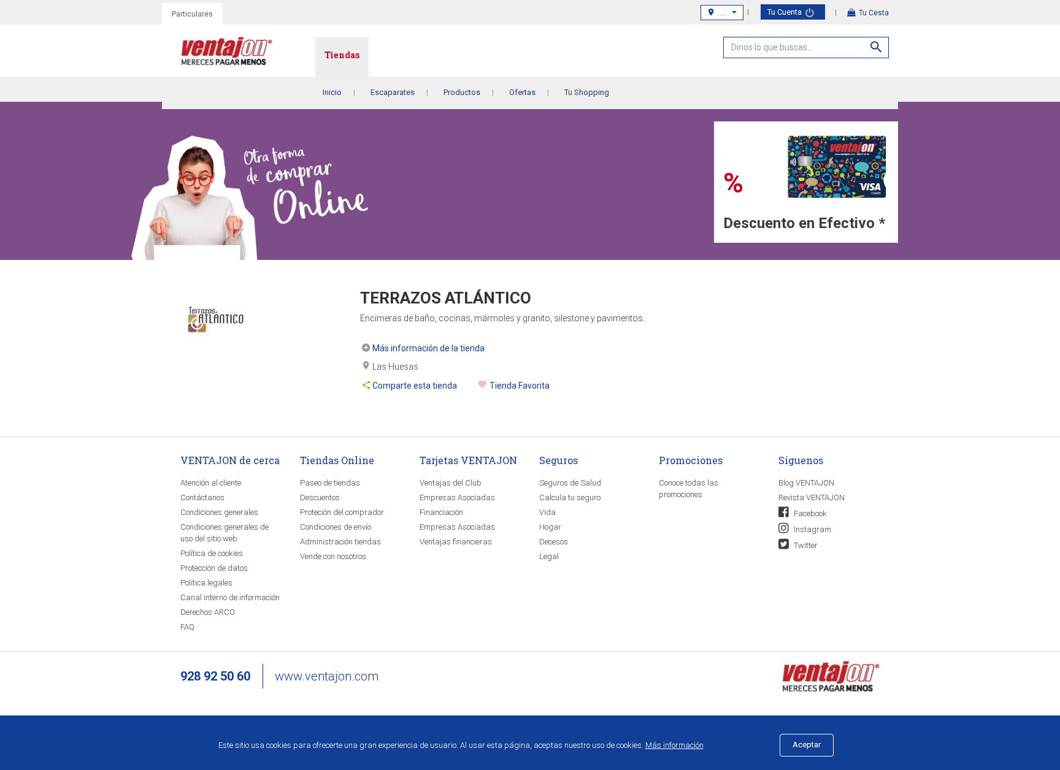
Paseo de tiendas (330, 482)
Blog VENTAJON (806, 482)
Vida (547, 512)
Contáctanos (202, 497)
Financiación (441, 512)
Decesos (553, 541)
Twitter (805, 545)
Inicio (332, 92)
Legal (549, 556)
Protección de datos (214, 568)
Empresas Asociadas (457, 497)
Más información (674, 745)
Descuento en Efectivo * (804, 223)
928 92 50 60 (215, 676)
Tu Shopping (586, 92)
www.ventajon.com (326, 676)
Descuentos (320, 497)
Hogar (550, 527)
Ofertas (522, 92)
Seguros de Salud (570, 482)
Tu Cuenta (785, 12)
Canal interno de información (230, 597)
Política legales (206, 582)
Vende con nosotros (333, 556)
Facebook (809, 513)
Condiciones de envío (335, 527)
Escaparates (393, 92)
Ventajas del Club (451, 482)
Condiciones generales (219, 512)
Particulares (192, 14)
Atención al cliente (210, 482)
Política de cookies (211, 553)
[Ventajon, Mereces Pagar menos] (831, 676)
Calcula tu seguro (570, 497)
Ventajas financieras (456, 541)
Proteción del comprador (342, 512)
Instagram (811, 529)
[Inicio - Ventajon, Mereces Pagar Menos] (247, 53)
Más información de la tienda (428, 348)
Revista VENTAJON (811, 497)
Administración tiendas (340, 541)
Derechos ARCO (207, 612)
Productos (462, 92)
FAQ (187, 626)
